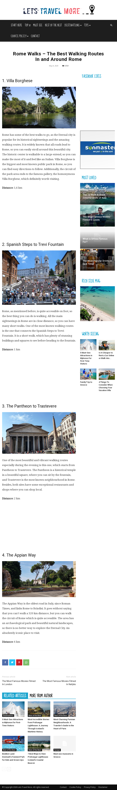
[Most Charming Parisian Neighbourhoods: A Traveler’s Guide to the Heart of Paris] (64, 709)
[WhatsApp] (26, 662)
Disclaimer (103, 787)
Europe (57, 750)
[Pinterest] (19, 662)
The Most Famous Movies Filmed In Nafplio (59, 683)
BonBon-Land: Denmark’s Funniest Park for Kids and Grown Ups (13, 757)
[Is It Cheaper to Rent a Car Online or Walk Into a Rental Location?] (107, 344)
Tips (86, 25)
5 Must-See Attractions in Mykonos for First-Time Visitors (12, 722)
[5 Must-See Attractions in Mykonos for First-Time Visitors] (13, 709)
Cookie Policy (18, 36)
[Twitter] (12, 662)
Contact (35, 36)
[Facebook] (5, 662)
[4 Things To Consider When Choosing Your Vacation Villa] (107, 374)
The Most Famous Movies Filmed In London (18, 683)
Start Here (16, 25)
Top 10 (27, 25)
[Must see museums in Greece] (64, 743)
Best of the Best (53, 25)
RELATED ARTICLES (15, 696)
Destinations (72, 25)
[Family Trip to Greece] (88, 374)
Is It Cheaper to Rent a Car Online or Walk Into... (106, 355)
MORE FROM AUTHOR (41, 696)
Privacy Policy (90, 787)
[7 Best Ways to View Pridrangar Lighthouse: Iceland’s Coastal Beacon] (39, 743)
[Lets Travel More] (58, 10)
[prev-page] (4, 769)
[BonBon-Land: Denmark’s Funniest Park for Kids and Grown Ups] (13, 743)
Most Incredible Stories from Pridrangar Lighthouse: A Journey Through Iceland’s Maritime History (38, 725)
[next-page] (9, 769)
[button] (111, 25)
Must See (37, 25)
